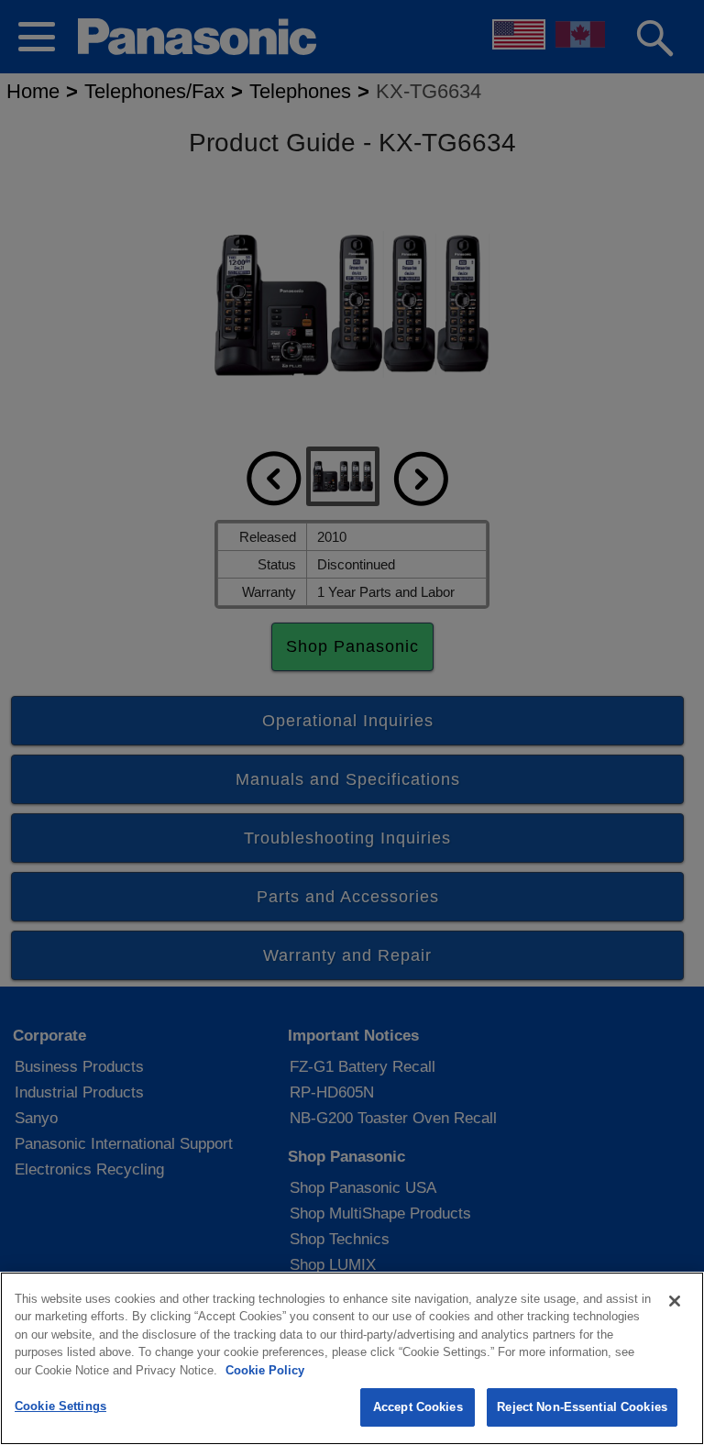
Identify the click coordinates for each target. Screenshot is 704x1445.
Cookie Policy (265, 1370)
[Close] (674, 1301)
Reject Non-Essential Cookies (582, 1407)
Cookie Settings (60, 1406)
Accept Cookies (418, 1407)
